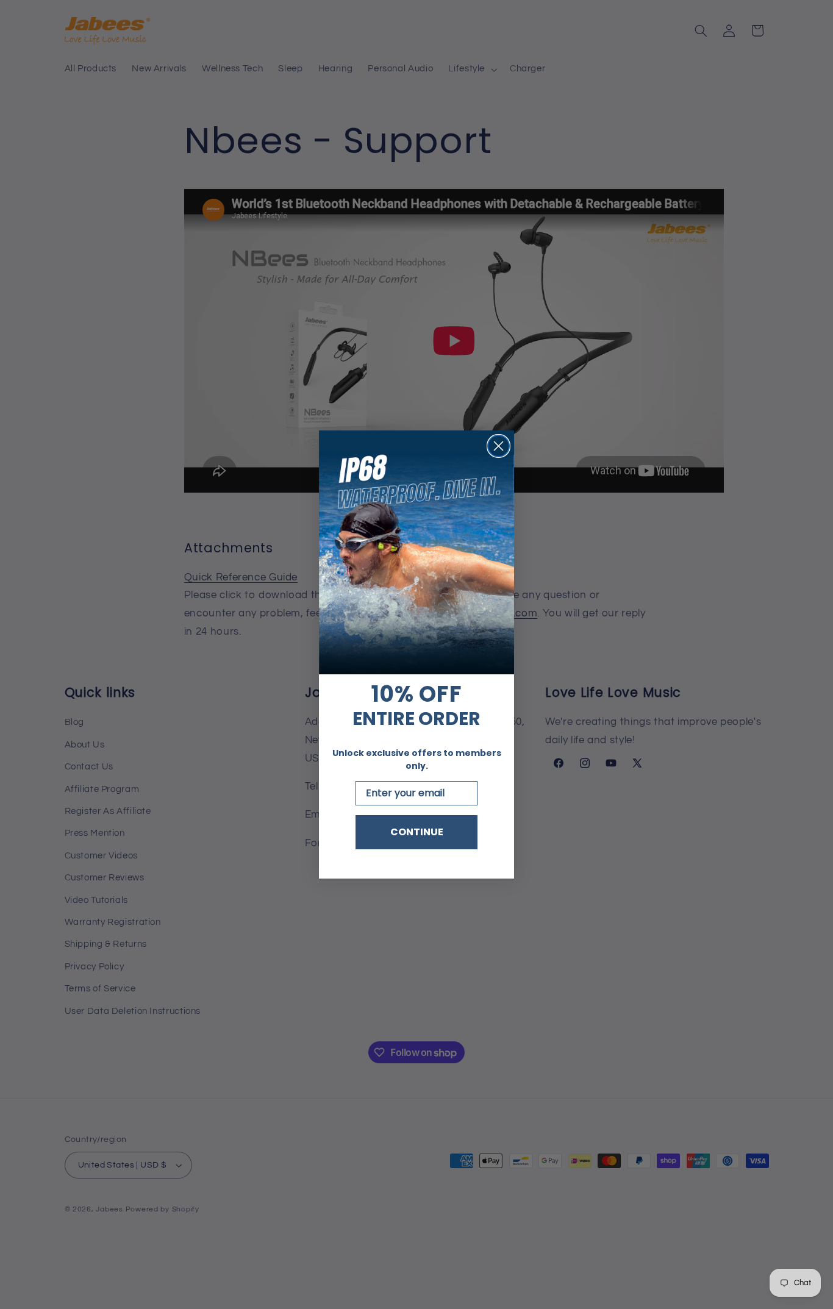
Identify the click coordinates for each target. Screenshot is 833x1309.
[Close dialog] (498, 446)
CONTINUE (416, 832)
